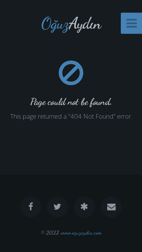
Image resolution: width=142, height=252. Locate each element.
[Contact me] (111, 207)
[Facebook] (30, 207)
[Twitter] (57, 207)
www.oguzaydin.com (81, 232)
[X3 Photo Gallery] (84, 207)
